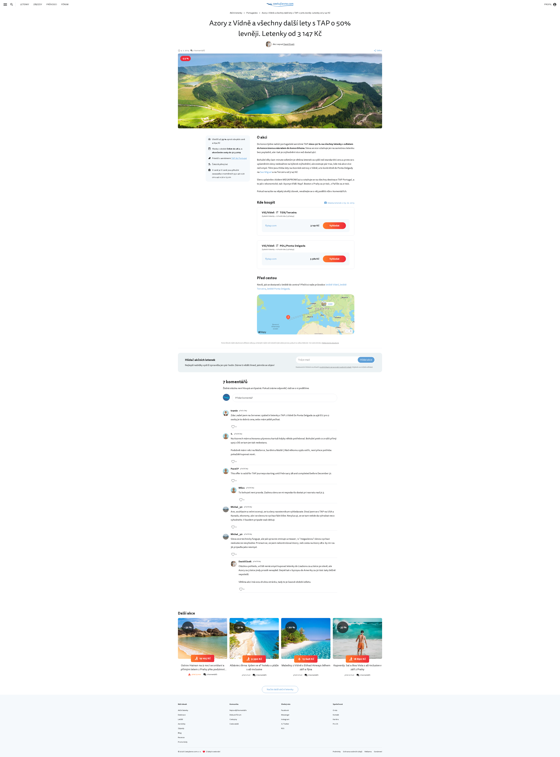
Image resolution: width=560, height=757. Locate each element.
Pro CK (335, 724)
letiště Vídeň (332, 284)
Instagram (285, 719)
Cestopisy (233, 719)
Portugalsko (252, 12)
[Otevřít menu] (6, 4)
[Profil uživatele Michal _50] (226, 509)
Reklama (368, 751)
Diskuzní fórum (235, 715)
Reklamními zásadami (330, 343)
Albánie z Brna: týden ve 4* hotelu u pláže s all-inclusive (254, 667)
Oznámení (378, 751)
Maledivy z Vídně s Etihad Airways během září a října (305, 667)
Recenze (181, 737)
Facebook (285, 710)
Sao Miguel (266, 172)
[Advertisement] (228, 204)
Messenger (285, 715)
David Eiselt (288, 44)
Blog (179, 733)
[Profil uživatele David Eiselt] (234, 564)
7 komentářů (199, 50)
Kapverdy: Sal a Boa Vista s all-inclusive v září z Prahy (357, 667)
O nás (335, 710)
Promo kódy (182, 742)
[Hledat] (12, 4)
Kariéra (336, 719)
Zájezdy (181, 728)
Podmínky (337, 751)
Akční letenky (236, 12)
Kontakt (336, 715)
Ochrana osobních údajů (352, 751)
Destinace (182, 715)
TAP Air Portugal (239, 158)
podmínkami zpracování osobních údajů (335, 367)
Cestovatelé (234, 724)
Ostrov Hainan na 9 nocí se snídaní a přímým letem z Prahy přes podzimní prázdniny (203, 669)
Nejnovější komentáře (238, 710)
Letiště (180, 719)
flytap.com (270, 225)
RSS (282, 728)
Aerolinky (181, 724)
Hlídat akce (366, 360)
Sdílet (379, 50)
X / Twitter (285, 724)
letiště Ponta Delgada (278, 289)
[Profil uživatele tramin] (226, 413)
